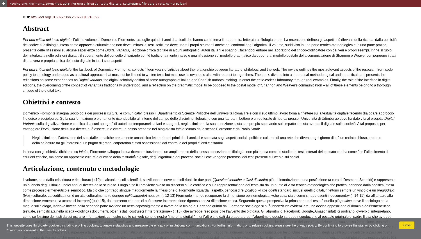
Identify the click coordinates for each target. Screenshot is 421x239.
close (407, 225)
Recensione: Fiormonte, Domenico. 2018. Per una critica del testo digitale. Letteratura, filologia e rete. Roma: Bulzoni (98, 3)
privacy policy (306, 225)
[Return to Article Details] (3, 3)
